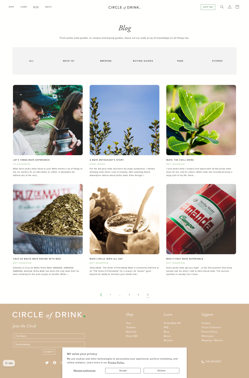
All (31, 60)
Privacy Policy (209, 332)
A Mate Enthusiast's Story (107, 160)
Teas (128, 323)
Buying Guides (143, 60)
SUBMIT (49, 352)
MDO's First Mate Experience (184, 259)
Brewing (106, 60)
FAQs (180, 60)
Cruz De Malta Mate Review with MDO (37, 259)
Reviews (168, 340)
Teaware (131, 327)
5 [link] (148, 295)
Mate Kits (131, 332)
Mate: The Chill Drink (180, 160)
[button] (12, 7)
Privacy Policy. (116, 362)
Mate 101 (68, 60)
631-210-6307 (213, 361)
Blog (166, 332)
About (167, 336)
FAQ (166, 327)
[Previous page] (101, 295)
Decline (161, 370)
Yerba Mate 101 (172, 323)
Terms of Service (211, 327)
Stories (217, 60)
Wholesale (207, 336)
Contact (205, 323)
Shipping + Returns (212, 340)
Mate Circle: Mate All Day (106, 259)
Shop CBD (132, 336)
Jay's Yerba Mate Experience (31, 160)
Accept (123, 370)
